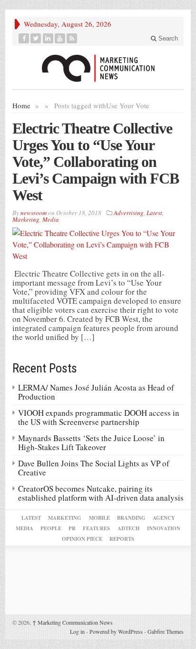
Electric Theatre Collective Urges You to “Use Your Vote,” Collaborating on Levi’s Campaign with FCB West (95, 162)
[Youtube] (60, 38)
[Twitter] (36, 38)
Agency (164, 518)
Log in (77, 631)
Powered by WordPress (116, 631)
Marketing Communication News (72, 622)
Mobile (99, 518)
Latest (154, 212)
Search (167, 38)
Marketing (25, 219)
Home (21, 105)
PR (72, 528)
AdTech (129, 528)
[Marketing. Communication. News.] (98, 67)
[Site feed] (72, 38)
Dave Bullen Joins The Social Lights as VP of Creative (93, 468)
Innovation (163, 528)
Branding (131, 518)
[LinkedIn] (48, 38)
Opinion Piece (82, 539)
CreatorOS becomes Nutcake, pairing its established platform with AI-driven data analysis (101, 493)
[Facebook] (24, 38)
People (50, 528)
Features (96, 528)
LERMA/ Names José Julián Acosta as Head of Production (96, 392)
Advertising (129, 212)
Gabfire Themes (165, 631)
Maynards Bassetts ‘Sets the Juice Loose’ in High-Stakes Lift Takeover (91, 443)
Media (50, 219)
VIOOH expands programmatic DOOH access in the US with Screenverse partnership (98, 417)
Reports (121, 539)
